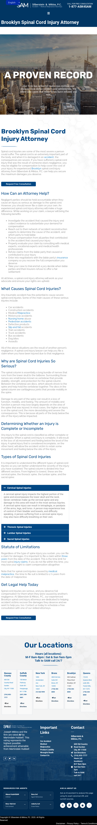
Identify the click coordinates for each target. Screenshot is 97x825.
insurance (62, 257)
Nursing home (16, 318)
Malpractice (23, 313)
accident (49, 157)
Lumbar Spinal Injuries (19, 533)
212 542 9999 (40, 692)
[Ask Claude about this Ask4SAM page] (82, 805)
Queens (86, 673)
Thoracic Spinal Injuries (19, 527)
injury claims (21, 561)
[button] (48, 13)
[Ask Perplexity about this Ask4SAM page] (69, 805)
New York (40, 673)
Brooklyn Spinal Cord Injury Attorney (40, 22)
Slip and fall (14, 327)
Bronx (54, 673)
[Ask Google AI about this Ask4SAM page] (89, 805)
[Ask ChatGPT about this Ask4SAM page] (62, 805)
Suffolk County (23, 674)
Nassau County (7, 674)
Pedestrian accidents (19, 321)
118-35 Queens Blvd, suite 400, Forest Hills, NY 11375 (87, 683)
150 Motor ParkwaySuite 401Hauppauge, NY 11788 (24, 685)
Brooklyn (36, 168)
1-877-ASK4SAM (80, 6)
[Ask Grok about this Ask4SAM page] (76, 805)
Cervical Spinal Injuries (19, 487)
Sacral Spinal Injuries (18, 539)
